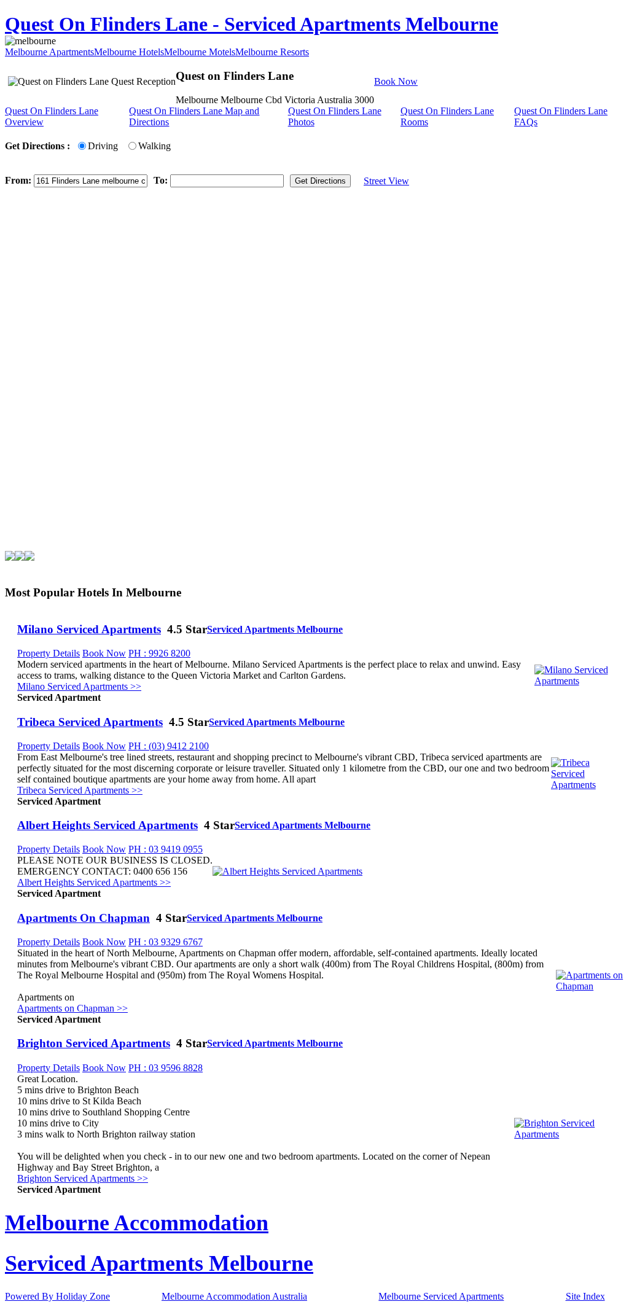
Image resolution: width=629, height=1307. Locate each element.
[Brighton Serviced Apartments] (569, 1134)
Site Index (585, 1296)
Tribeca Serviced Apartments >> (80, 790)
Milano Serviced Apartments (89, 629)
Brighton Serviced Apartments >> (82, 1178)
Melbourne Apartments (49, 52)
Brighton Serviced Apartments (93, 1043)
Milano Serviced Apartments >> (79, 686)
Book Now (396, 81)
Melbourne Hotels (129, 52)
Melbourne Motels (199, 52)
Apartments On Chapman (83, 917)
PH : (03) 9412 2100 (168, 746)
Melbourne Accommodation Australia (234, 1296)
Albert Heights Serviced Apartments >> (94, 882)
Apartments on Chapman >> (72, 1008)
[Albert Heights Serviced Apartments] (287, 871)
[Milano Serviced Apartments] (579, 681)
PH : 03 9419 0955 (165, 849)
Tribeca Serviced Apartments (90, 722)
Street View (386, 181)
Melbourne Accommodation (136, 1223)
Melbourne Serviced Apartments (441, 1296)
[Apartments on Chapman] (590, 986)
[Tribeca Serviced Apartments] (587, 784)
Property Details (48, 653)
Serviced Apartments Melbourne (275, 629)
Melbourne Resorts (272, 52)
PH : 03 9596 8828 (165, 1068)
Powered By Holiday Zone (57, 1296)
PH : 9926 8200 (159, 653)
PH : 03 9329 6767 (165, 942)
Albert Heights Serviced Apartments (107, 825)
